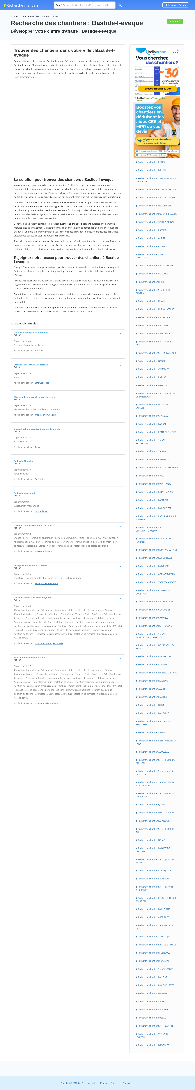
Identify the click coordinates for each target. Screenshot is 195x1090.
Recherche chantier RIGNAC (152, 377)
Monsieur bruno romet (46, 414)
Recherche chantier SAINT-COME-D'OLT (158, 467)
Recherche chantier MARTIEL (152, 696)
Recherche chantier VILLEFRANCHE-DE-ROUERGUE (156, 180)
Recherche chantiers (22, 5)
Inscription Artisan (176, 5)
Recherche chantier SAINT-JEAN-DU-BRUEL (155, 861)
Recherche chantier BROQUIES (153, 1045)
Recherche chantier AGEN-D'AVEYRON (157, 574)
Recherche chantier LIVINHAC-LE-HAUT (157, 549)
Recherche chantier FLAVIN (151, 301)
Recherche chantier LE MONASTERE (156, 309)
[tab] (68, 333)
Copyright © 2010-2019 (71, 1083)
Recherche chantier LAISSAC (152, 423)
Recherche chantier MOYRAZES (154, 566)
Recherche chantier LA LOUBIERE (154, 508)
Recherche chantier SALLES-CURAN (156, 601)
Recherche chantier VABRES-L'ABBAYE (157, 582)
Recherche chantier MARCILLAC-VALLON (153, 406)
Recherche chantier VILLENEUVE (154, 333)
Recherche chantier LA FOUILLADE (155, 557)
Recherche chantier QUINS (151, 804)
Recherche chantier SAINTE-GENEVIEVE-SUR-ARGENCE (151, 636)
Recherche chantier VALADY (152, 451)
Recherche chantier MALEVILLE (153, 713)
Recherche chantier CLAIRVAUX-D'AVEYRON (153, 592)
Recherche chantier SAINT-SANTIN (155, 1025)
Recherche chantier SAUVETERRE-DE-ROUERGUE (156, 795)
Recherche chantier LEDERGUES (154, 952)
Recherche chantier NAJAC (151, 840)
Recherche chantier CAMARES (153, 617)
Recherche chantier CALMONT (153, 369)
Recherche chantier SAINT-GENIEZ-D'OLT (154, 343)
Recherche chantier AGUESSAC (153, 751)
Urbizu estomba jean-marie (49, 643)
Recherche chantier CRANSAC (153, 415)
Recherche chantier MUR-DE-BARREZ (156, 812)
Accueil (14, 16)
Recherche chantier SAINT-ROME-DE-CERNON (156, 761)
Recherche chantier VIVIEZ (151, 475)
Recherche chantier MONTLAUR (154, 909)
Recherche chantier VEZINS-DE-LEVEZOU (153, 1036)
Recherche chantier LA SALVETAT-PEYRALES (154, 540)
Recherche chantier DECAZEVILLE (154, 205)
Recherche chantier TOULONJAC (154, 936)
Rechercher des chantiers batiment (41, 16)
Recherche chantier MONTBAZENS (155, 491)
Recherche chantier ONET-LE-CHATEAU (157, 189)
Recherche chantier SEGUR (151, 1001)
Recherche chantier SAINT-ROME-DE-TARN (156, 830)
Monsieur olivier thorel (46, 703)
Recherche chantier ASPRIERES (153, 917)
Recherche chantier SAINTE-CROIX (155, 969)
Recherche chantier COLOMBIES (154, 609)
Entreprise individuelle (46, 583)
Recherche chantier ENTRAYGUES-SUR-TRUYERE (156, 518)
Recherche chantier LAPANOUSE (154, 820)
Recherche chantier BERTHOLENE (155, 625)
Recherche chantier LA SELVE (152, 977)
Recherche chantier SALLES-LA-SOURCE (158, 352)
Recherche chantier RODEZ (151, 162)
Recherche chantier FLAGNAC (153, 680)
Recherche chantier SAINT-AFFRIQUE (156, 197)
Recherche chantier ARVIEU (152, 732)
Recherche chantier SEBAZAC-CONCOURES (152, 256)
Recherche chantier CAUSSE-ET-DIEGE (157, 944)
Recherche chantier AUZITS (151, 688)
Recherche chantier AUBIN (151, 238)
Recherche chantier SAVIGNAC (153, 1009)
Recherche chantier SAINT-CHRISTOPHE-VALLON (150, 529)
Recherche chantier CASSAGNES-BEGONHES (153, 723)
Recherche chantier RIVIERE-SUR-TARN (157, 672)
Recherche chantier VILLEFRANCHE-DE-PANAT (156, 742)
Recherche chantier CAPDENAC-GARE (157, 221)
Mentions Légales (108, 1083)
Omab (38, 447)
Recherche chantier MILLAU (152, 170)
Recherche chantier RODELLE (152, 664)
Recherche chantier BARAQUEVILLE (155, 265)
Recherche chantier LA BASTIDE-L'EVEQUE (153, 850)
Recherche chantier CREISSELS (153, 459)
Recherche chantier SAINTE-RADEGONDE (151, 442)
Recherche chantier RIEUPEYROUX (155, 317)
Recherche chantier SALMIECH (153, 878)
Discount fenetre (43, 551)
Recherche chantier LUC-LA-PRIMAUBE (157, 213)
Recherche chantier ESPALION (153, 230)
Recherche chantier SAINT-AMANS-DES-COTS (155, 773)
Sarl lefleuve (41, 511)
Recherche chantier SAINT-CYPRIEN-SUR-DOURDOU (155, 784)
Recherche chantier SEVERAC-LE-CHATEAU (153, 291)
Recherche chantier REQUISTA (153, 325)
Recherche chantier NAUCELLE (153, 361)
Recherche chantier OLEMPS (152, 246)
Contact (126, 1083)
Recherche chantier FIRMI (151, 281)
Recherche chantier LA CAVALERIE (155, 656)
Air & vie (39, 350)
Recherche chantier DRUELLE (152, 385)
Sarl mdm (40, 479)
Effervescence (42, 382)
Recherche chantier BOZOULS (153, 273)
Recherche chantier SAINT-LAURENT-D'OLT (155, 927)
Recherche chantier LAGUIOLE (153, 500)
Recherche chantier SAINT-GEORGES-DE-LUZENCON (156, 395)
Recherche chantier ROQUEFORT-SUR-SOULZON (156, 900)
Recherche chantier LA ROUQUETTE (156, 985)
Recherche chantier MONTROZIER (155, 483)
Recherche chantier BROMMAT (153, 960)
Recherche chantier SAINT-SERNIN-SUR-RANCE (155, 888)
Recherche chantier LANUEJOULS (154, 870)
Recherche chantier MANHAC (153, 993)
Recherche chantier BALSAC (152, 1017)
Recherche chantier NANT (151, 705)
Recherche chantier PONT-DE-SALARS (157, 432)
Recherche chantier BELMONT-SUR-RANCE (155, 647)
